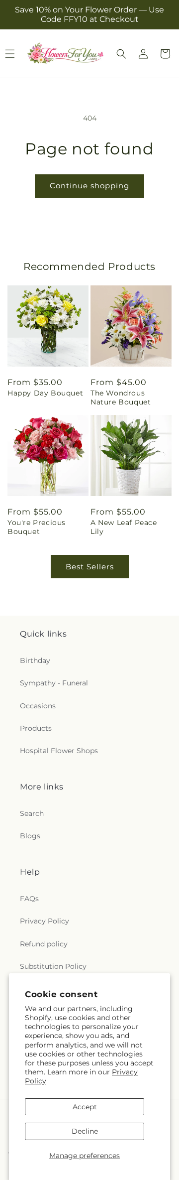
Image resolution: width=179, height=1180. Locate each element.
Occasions (38, 705)
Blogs (30, 835)
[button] (121, 54)
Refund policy (44, 943)
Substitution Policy (53, 966)
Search (32, 813)
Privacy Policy (44, 921)
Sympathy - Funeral (54, 682)
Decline (85, 1131)
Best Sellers (90, 566)
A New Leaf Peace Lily (123, 527)
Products (36, 728)
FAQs (29, 898)
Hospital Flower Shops (59, 750)
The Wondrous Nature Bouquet (120, 397)
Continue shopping (89, 185)
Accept (85, 1106)
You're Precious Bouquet (36, 527)
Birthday (35, 660)
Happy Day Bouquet (45, 393)
